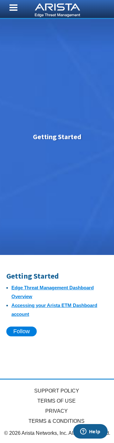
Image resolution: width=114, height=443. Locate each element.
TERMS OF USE (56, 401)
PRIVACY (56, 411)
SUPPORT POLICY (56, 390)
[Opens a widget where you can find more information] (90, 432)
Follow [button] (21, 331)
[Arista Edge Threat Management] (57, 9)
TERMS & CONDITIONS (56, 421)
